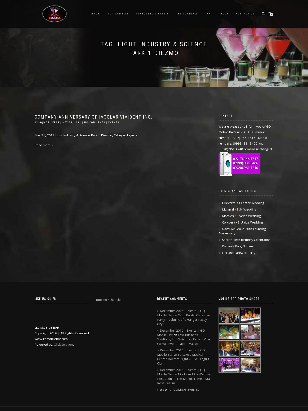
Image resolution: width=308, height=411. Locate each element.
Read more (43, 145)
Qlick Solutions (64, 344)
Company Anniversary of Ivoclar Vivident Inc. (94, 117)
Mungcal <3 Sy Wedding (239, 209)
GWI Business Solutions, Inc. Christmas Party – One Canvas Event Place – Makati (183, 339)
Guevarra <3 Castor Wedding (243, 203)
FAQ (208, 13)
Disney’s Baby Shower (238, 246)
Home (95, 13)
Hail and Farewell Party (238, 253)
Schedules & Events (152, 13)
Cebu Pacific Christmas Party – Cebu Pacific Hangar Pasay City (184, 319)
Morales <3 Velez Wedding (241, 216)
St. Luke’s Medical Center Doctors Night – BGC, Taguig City (183, 358)
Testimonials (187, 13)
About (224, 13)
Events (113, 122)
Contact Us (245, 13)
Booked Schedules (109, 299)
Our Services (118, 13)
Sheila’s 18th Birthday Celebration (246, 240)
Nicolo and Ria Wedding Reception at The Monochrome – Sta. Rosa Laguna (184, 378)
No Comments (94, 122)
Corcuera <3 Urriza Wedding (242, 222)
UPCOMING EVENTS (184, 389)
